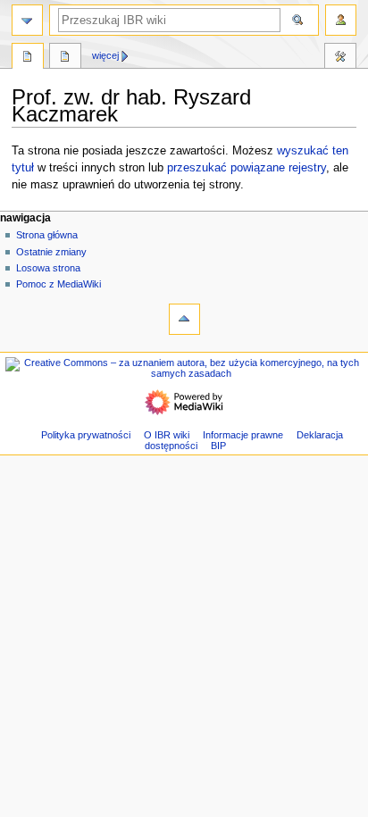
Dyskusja (65, 58)
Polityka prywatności (85, 434)
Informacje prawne (243, 434)
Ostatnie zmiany (51, 251)
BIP (218, 445)
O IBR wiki (166, 434)
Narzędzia (340, 58)
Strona (28, 58)
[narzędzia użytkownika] (340, 20)
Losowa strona (48, 268)
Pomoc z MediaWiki (58, 284)
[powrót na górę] (184, 319)
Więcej (105, 55)
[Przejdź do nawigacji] (27, 20)
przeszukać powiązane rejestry (246, 168)
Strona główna (47, 234)
